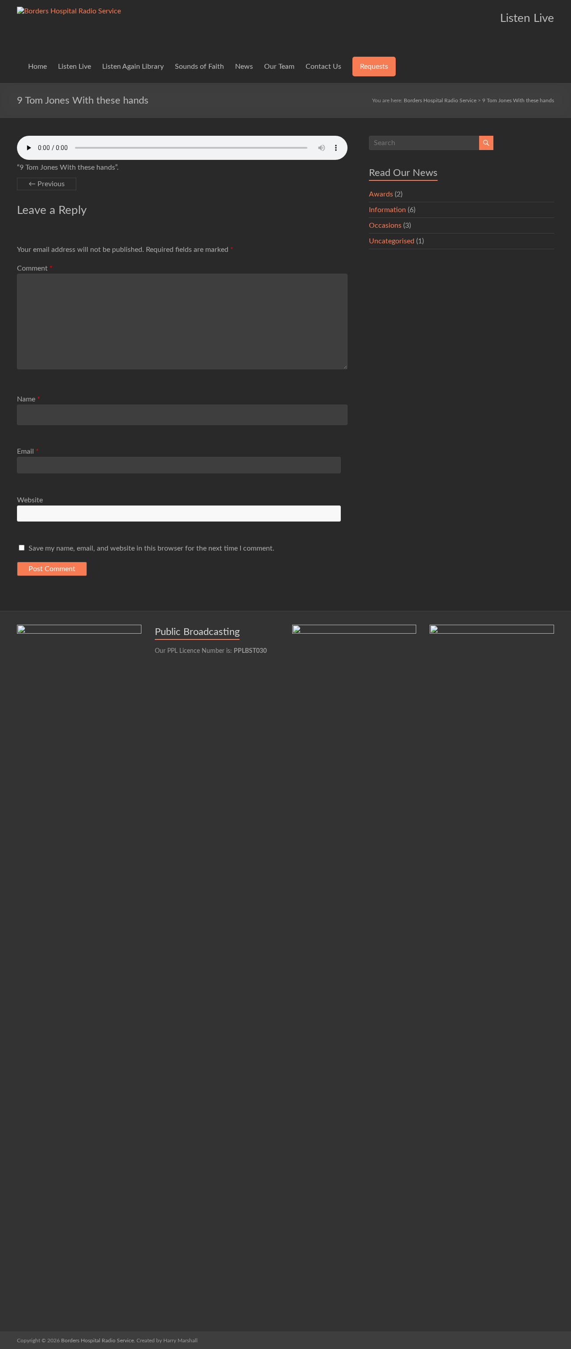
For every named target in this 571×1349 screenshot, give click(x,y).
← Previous (47, 184)
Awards (381, 194)
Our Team (279, 66)
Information (387, 209)
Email (28, 451)
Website (30, 500)
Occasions (385, 225)
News (244, 66)
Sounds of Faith (199, 66)
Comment (35, 268)
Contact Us (323, 66)
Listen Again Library (133, 66)
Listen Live (74, 66)
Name (28, 399)
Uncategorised (391, 241)
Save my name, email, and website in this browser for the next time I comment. (151, 548)
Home (37, 66)
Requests (374, 66)
